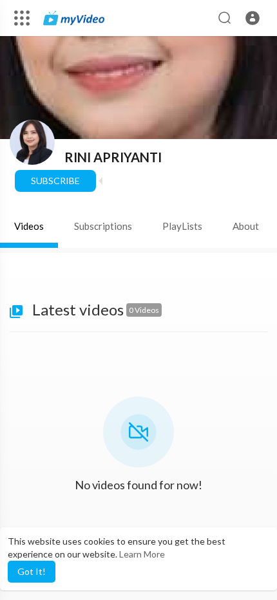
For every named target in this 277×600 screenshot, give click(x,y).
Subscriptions (103, 226)
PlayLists (182, 226)
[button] (252, 18)
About (246, 226)
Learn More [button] (142, 553)
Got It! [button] (31, 571)
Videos (29, 226)
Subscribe (55, 180)
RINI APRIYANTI (113, 157)
